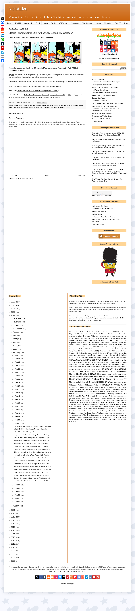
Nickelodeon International (50, 105)
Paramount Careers (98, 224)
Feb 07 (17, 423)
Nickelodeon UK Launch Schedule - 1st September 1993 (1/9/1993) (105, 110)
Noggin (78, 389)
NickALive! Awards (95, 357)
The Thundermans (90, 415)
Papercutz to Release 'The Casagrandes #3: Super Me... (33, 469)
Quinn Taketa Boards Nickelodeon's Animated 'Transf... (32, 458)
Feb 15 (17, 396)
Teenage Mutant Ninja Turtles (110, 409)
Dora (9, 23)
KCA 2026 (17, 23)
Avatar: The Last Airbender (87, 336)
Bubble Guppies (98, 340)
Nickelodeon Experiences (77, 366)
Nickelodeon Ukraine (120, 382)
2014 (13, 534)
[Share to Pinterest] (46, 103)
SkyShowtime (73, 402)
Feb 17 (17, 389)
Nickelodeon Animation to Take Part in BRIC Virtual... (31, 455)
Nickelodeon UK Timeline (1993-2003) (105, 106)
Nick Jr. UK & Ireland (117, 355)
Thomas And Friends (119, 415)
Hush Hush (92, 349)
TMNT (38, 23)
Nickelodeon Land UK (107, 371)
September (17, 329)
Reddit (31, 95)
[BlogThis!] (40, 103)
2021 (13, 510)
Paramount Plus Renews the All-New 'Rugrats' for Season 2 (37, 91)
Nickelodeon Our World (100, 206)
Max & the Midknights (111, 351)
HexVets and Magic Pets (112, 347)
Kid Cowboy (82, 351)
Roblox (83, 398)
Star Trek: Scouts (88, 406)
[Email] (2, 56)
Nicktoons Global (120, 387)
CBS (106, 340)
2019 (13, 517)
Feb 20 (17, 379)
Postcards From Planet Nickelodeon (104, 92)
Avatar (46, 23)
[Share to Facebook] (44, 103)
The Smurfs (79, 415)
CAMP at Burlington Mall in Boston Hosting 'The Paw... (32, 475)
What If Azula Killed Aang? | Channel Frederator (30, 432)
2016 (13, 527)
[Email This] (38, 103)
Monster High (73, 353)
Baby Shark (116, 336)
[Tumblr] (2, 44)
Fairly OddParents (93, 342)
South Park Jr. (121, 402)
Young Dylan (112, 419)
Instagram (37, 95)
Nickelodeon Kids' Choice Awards (103, 217)
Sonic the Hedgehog (107, 402)
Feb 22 (17, 372)
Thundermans (87, 23)
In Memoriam (100, 349)
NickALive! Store (107, 357)
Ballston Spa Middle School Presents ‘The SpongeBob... (32, 478)
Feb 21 (17, 376)
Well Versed (63, 23)
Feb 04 (17, 492)
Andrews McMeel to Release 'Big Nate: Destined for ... (32, 464)
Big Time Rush (85, 338)
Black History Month (97, 338)
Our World (86, 389)
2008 (13, 554)
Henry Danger (97, 347)
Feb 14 (17, 399)
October (16, 325)
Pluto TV (118, 23)
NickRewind (24, 107)
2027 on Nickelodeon (103, 332)
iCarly (75, 421)
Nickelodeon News (64, 105)
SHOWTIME (80, 400)
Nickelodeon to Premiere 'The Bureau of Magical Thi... (32, 440)
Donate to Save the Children (109, 58)
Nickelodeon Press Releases (114, 376)
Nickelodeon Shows (77, 105)
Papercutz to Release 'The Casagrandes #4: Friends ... (32, 472)
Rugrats (98, 23)
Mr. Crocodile (83, 353)
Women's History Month (76, 419)
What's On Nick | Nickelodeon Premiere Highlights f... (31, 429)
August (16, 332)
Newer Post (13, 175)
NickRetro (72, 360)
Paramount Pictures (76, 391)
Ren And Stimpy (74, 398)
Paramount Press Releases (107, 391)
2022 (13, 315)
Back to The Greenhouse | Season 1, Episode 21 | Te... (32, 437)
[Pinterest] (2, 27)
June (15, 339)
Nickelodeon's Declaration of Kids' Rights (106, 82)
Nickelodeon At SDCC (118, 362)
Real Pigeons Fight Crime (119, 396)
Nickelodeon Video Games (80, 387)
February (17, 352)
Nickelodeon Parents (99, 211)
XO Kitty (104, 419)
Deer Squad (113, 340)
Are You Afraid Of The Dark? (93, 334)
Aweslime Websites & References (103, 119)
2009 (13, 551)
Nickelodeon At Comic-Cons (83, 362)
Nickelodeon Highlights (35, 105)
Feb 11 (17, 410)
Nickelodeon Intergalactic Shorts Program (87, 369)
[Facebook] (2, 23)
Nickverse (72, 389)
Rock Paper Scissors (93, 398)
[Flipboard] (2, 48)
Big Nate (77, 338)
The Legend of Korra (76, 413)
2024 (13, 309)
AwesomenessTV (105, 336)
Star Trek (123, 404)
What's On (107, 23)
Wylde (53, 23)
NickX (111, 360)
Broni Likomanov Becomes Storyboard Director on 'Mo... (33, 461)
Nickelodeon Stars (101, 379)
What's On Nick (113, 417)
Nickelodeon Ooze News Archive (103, 95)
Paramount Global (118, 389)
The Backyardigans (93, 411)
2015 (13, 530)
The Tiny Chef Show (105, 415)
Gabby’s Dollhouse (111, 342)
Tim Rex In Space (75, 417)
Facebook (45, 95)
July (15, 335)
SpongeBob (28, 23)
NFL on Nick (111, 353)
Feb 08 (17, 420)
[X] (2, 18)
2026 (13, 302)
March (15, 349)
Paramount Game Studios (100, 389)
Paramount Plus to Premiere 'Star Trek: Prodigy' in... (31, 443)
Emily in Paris (81, 342)
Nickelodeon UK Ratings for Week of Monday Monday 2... (33, 426)
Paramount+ (75, 23)
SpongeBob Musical (91, 404)
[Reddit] (2, 31)
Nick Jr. (94, 355)
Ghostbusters (102, 344)
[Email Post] (34, 102)
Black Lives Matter (111, 338)
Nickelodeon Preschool (93, 376)
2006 (13, 561)
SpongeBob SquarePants (109, 404)
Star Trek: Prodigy (75, 406)
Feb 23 (17, 369)
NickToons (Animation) (36, 107)
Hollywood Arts (84, 349)
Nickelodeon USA (14, 107)
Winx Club (122, 417)
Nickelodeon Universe (76, 385)
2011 (13, 544)
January (16, 506)
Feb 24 (17, 366)
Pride (111, 396)
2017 (13, 524)
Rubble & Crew (121, 398)
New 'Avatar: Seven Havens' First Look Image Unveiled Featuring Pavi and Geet (108, 146)
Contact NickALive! (98, 98)
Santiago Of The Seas (102, 400)
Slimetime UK (94, 402)
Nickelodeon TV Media (99, 101)
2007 (13, 558)
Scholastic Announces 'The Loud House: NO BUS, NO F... (33, 466)
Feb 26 (17, 359)
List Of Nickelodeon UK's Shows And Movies (107, 103)
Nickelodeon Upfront (92, 385)
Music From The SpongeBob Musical (104, 87)
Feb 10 (17, 413)
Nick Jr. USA (74, 357)
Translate (107, 195)
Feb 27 (17, 355)
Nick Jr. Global (97, 214)
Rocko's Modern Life (108, 398)
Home (47, 175)
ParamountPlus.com (16, 70)
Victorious (95, 417)
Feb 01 (17, 502)
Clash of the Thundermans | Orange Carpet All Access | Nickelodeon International (108, 164)
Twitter (26, 95)
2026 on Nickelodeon (87, 332)
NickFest (116, 357)
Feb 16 (17, 393)
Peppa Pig (77, 396)
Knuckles (90, 351)
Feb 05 (17, 488)
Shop (126, 23)
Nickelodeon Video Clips (113, 384)
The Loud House (90, 413)
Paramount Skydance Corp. (85, 394)
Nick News (84, 357)
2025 (13, 305)
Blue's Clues (87, 340)
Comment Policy (97, 121)
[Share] (2, 61)
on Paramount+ (61, 68)
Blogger (71, 583)
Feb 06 (17, 485)
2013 (13, 537)
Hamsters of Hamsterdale (82, 347)
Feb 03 (17, 495)
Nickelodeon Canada (76, 364)
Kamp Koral (73, 351)
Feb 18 (17, 386)
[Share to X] (42, 103)
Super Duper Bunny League (87, 409)
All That (80, 334)
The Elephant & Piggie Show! (119, 411)
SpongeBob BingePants (76, 404)
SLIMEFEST (89, 400)
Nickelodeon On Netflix (107, 374)
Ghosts (110, 344)
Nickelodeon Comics (20, 105)
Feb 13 (17, 403)
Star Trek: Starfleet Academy (105, 406)
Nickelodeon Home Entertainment (99, 366)
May (15, 342)
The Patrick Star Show (104, 413)
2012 (13, 541)
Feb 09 (17, 416)
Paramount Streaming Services (109, 394)
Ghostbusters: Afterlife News (102, 116)
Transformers (87, 417)
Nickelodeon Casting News (96, 364)
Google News (54, 95)
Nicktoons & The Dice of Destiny (103, 387)
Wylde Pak (97, 419)
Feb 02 (17, 498)
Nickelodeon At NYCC (102, 362)
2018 (13, 520)
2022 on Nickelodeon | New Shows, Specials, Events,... (32, 452)
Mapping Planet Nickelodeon (101, 84)
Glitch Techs (117, 344)
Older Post (81, 175)
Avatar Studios (108, 334)
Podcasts (92, 396)
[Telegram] (2, 52)
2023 (13, 312)
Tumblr (62, 95)
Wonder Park (89, 419)
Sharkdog (123, 400)
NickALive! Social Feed (100, 90)
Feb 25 (17, 362)
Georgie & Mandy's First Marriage (86, 344)
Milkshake (123, 351)
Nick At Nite (119, 353)
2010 (13, 547)
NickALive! (18, 9)
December (17, 318)
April (15, 345)
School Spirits (115, 400)
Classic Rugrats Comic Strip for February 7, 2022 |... (31, 446)
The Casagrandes (105, 411)
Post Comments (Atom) (25, 179)
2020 (13, 513)
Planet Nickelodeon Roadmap (102, 113)
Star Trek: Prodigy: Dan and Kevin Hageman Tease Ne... (33, 449)
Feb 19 (17, 382)
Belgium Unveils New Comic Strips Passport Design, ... (32, 435)
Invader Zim (110, 349)
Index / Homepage (98, 79)
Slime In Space (84, 402)
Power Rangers (102, 396)
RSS (69, 95)
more (76, 95)
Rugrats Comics (65, 107)
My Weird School (91, 353)
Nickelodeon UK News (85, 382)
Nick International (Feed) (82, 355)
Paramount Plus (48, 107)
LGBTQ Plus (98, 351)
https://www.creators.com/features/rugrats (46, 86)
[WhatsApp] (2, 39)
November (17, 322)
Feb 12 (17, 406)
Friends (102, 342)
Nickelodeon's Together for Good (103, 209)
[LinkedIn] (2, 35)
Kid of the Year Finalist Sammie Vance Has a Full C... (31, 481)
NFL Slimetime (101, 353)
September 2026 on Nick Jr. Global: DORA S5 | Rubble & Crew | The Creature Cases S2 (108, 134)
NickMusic (123, 357)
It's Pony (117, 349)
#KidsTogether (74, 332)
